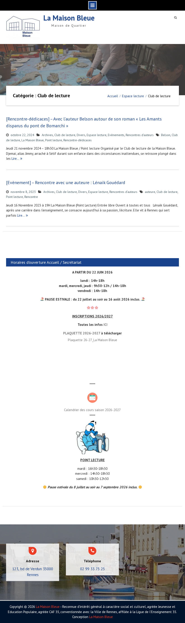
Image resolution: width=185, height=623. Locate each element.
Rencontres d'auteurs (140, 135)
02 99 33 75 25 (92, 568)
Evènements (116, 135)
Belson (165, 135)
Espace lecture (96, 135)
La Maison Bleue (69, 18)
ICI (105, 324)
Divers (81, 135)
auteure (150, 192)
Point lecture (53, 140)
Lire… (15, 158)
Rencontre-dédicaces (77, 140)
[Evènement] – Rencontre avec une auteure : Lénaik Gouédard (65, 182)
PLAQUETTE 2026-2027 (81, 333)
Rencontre (31, 197)
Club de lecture (64, 135)
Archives (47, 135)
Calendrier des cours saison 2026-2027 (92, 410)
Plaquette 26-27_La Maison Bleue (92, 340)
